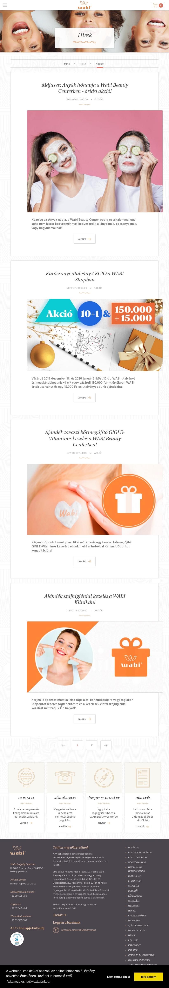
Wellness (134, 906)
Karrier (132, 950)
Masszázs (134, 901)
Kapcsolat (134, 945)
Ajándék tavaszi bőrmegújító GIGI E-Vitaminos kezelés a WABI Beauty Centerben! (84, 439)
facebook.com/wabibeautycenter (78, 930)
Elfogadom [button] (148, 976)
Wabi (84, 5)
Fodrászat (134, 876)
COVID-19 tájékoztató (141, 955)
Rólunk (132, 941)
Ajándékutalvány (138, 926)
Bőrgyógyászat (137, 858)
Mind (67, 64)
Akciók (100, 64)
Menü (5, 5)
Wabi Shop (134, 921)
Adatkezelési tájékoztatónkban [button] (29, 981)
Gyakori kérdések (139, 960)
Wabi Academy (136, 931)
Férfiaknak (135, 896)
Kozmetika (134, 881)
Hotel (131, 911)
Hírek (83, 64)
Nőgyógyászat (137, 863)
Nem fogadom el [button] (118, 976)
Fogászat (133, 848)
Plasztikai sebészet (140, 853)
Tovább (24, 823)
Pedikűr (133, 891)
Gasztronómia (137, 916)
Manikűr (133, 886)
